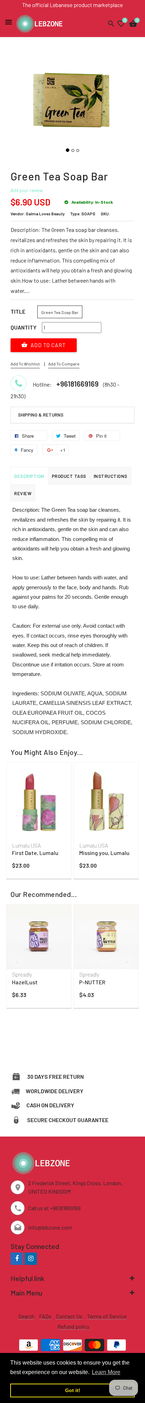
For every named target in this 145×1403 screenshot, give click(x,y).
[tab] (72, 415)
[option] (38, 822)
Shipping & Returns (40, 415)
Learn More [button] (106, 1372)
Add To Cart (47, 345)
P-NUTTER (92, 982)
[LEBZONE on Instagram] (31, 1258)
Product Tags (69, 476)
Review (22, 493)
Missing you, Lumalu (104, 852)
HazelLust (25, 982)
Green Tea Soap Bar (59, 312)
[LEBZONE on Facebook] (17, 1258)
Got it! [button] (72, 1390)
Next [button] (127, 815)
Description (29, 476)
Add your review (27, 190)
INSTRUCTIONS (110, 476)
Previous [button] (17, 815)
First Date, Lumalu (35, 852)
